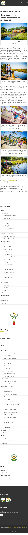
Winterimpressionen (9, 231)
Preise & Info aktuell (9, 238)
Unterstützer (7, 290)
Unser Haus (5, 213)
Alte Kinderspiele (8, 254)
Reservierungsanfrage (9, 236)
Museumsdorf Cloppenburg (10, 274)
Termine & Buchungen (7, 233)
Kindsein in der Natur (7, 348)
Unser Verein (5, 282)
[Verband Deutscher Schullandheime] (14, 457)
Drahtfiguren (7, 262)
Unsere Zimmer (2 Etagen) (10, 220)
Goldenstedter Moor (9, 277)
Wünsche (6, 287)
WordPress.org (6, 478)
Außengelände (7, 226)
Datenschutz (5, 303)
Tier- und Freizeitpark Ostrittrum (11, 267)
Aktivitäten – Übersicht (7, 249)
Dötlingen (4, 293)
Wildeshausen (5, 295)
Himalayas (23, 527)
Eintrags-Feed (5, 473)
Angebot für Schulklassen (9, 180)
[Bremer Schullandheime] (14, 315)
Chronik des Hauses (9, 228)
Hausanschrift (5, 342)
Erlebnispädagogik (8, 269)
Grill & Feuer (7, 251)
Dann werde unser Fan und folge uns (9, 512)
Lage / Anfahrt (7, 218)
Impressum (5, 300)
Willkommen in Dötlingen (10, 215)
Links (3, 298)
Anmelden (4, 470)
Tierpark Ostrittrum (8, 440)
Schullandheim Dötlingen (13, 527)
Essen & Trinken (6, 241)
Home (3, 210)
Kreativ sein (7, 259)
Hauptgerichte (7, 246)
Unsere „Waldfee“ (8, 264)
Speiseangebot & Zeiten (10, 244)
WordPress (19, 529)
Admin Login (5, 494)
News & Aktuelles (6, 334)
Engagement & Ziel (8, 285)
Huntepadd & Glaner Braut (10, 256)
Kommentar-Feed (6, 475)
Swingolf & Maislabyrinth (10, 272)
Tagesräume (7, 223)
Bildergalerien (5, 438)
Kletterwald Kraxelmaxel (10, 280)
